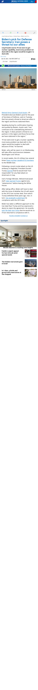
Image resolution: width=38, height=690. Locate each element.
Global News (16, 36)
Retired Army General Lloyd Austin (14, 113)
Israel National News (7, 36)
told (10, 210)
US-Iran (5, 61)
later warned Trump (13, 181)
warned (10, 171)
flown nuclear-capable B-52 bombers (20, 160)
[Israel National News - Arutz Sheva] (19, 1)
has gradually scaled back (15, 198)
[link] (18, 237)
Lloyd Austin (13, 61)
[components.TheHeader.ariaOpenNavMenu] (6, 1)
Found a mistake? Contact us (18, 216)
